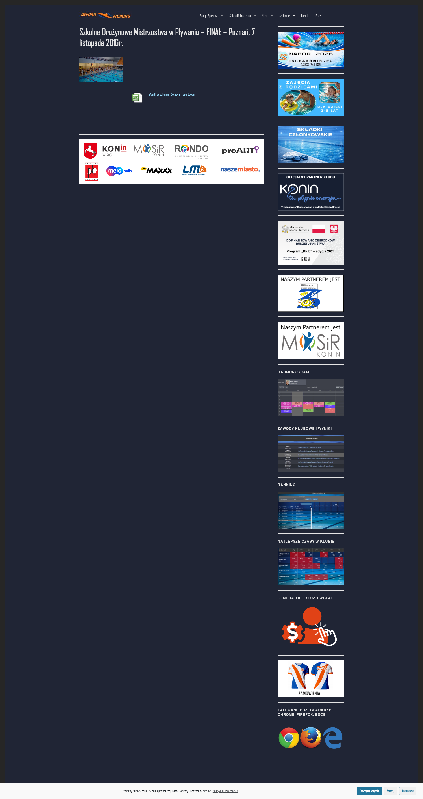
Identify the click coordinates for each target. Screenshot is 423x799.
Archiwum (284, 15)
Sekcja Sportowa (209, 15)
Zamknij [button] (390, 791)
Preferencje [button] (408, 791)
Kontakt (305, 15)
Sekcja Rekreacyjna (240, 15)
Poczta (319, 15)
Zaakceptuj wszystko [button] (369, 791)
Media (265, 15)
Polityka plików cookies (225, 791)
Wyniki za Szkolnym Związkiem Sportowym (172, 94)
